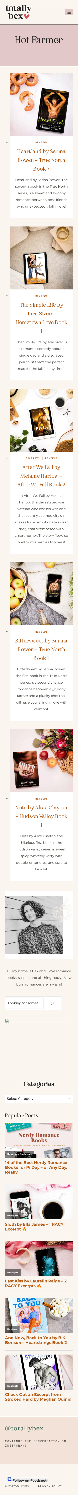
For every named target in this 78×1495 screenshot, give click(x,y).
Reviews (41, 142)
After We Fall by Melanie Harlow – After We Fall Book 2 (41, 476)
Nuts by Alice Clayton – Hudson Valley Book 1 (41, 816)
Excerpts (33, 458)
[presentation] (41, 104)
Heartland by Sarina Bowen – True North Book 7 (41, 160)
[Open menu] (69, 12)
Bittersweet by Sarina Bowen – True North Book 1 (41, 649)
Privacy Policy (50, 1486)
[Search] (52, 1003)
